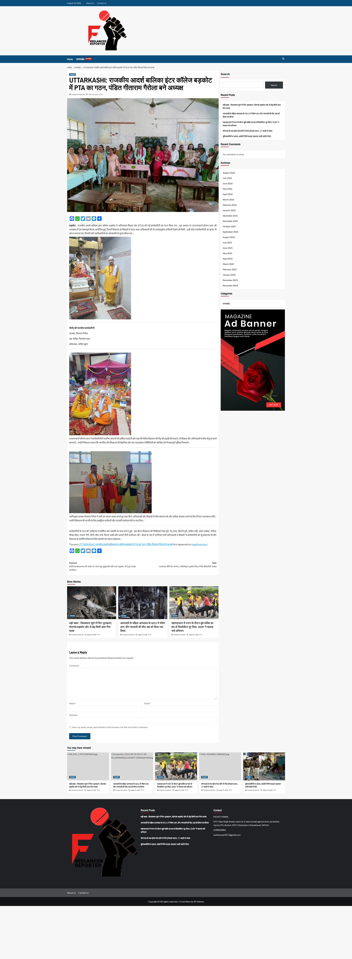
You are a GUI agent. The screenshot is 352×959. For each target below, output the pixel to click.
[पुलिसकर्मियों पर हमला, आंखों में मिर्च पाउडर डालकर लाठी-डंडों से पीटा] (264, 766)
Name (72, 703)
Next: (188, 564)
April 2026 (228, 194)
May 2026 (227, 189)
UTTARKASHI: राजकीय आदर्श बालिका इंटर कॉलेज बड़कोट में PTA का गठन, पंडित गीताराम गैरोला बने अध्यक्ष (126, 544)
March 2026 (228, 199)
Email (147, 703)
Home (70, 59)
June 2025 (228, 248)
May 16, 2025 (93, 94)
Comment (74, 665)
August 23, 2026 (193, 635)
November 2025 (230, 221)
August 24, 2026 (91, 635)
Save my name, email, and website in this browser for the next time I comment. (110, 727)
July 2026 (227, 178)
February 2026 (230, 205)
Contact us (101, 3)
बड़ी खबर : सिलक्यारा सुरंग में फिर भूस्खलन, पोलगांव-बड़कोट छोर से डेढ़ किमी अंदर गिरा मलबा (90, 627)
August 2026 (229, 172)
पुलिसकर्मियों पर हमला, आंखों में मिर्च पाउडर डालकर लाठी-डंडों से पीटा (247, 136)
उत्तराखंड (83, 59)
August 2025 (229, 237)
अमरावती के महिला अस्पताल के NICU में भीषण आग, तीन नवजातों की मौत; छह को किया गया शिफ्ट (142, 627)
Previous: (102, 566)
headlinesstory (199, 544)
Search (225, 74)
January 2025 (229, 275)
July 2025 (227, 242)
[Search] (283, 58)
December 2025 (230, 215)
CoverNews (184, 901)
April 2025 (228, 258)
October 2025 (229, 226)
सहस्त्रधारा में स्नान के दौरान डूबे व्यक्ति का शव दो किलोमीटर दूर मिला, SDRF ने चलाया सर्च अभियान (192, 627)
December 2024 (230, 280)
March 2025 (228, 264)
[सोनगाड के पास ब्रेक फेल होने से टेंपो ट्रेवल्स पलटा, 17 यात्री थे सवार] (220, 766)
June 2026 (228, 183)
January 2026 (229, 210)
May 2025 (227, 253)
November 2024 (230, 285)
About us (90, 3)
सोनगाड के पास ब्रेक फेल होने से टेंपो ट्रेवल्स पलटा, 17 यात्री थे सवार (247, 131)
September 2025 (230, 232)
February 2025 (230, 269)
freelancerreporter (78, 94)
